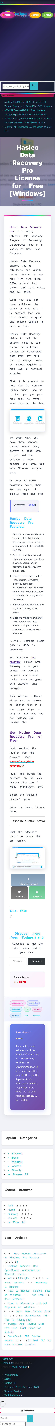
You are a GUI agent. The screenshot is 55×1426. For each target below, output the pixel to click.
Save (24, 982)
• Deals (13, 1157)
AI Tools (47, 15)
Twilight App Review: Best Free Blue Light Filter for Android (24, 1328)
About (7, 1379)
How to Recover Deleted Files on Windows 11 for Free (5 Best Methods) (27, 1294)
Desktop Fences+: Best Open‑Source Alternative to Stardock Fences (22, 1270)
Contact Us (9, 1383)
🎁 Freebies (7, 15)
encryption (33, 1003)
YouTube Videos (12, 1395)
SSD (26, 1015)
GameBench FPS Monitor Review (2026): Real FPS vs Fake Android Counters (27, 1340)
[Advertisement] (27, 53)
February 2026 (20, 1214)
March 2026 (19, 1209)
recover (37, 1009)
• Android (14, 1166)
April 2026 (18, 1205)
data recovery (17, 1003)
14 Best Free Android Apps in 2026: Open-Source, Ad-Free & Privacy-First (27, 1315)
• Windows (15, 1161)
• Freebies (15, 1153)
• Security (14, 1170)
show (32, 504)
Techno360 (7, 1359)
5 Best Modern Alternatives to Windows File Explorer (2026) (25, 1257)
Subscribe (36, 961)
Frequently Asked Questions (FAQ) (21, 1387)
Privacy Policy (11, 1374)
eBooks (25, 16)
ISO (27, 1009)
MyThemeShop (19, 1367)
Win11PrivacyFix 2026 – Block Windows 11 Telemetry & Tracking (26, 1282)
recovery (15, 1015)
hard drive (16, 1009)
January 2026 (20, 1218)
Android (35, 15)
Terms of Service (12, 1391)
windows (36, 1015)
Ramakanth (23, 1032)
